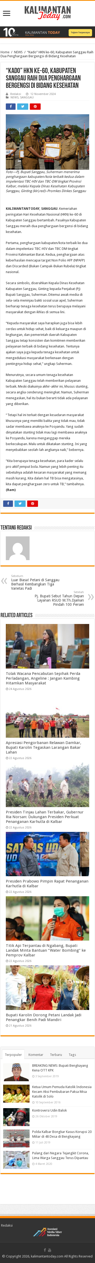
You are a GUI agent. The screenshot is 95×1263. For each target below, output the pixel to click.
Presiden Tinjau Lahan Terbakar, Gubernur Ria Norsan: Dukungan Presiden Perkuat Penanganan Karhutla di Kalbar (45, 817)
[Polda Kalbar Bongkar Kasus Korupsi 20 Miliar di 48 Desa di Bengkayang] (16, 1138)
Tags (72, 1055)
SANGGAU (27, 97)
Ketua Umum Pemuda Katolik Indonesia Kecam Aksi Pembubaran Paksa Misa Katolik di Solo (62, 1091)
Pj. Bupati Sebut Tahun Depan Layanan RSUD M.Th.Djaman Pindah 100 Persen (59, 598)
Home (5, 52)
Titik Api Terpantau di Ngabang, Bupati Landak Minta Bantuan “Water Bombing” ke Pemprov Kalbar (46, 950)
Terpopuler (13, 1055)
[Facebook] (44, 1250)
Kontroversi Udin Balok (49, 1110)
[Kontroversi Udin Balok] (16, 1117)
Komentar (35, 1055)
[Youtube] (50, 1250)
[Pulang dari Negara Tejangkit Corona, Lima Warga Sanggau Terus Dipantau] (16, 1160)
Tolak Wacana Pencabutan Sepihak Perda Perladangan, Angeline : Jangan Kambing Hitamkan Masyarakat (43, 678)
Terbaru (56, 1055)
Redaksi (15, 94)
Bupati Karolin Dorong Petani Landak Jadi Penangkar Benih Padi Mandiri (43, 1017)
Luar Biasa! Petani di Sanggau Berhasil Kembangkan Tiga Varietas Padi (35, 582)
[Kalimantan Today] (48, 12)
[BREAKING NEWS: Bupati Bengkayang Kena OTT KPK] (16, 1072)
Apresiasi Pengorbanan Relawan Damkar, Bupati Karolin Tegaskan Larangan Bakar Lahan (43, 747)
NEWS (18, 52)
